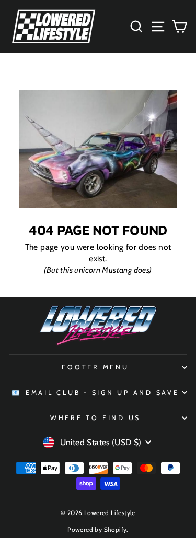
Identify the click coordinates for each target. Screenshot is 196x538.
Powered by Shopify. (97, 529)
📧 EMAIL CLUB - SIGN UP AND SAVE (95, 393)
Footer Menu (95, 367)
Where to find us (95, 418)
